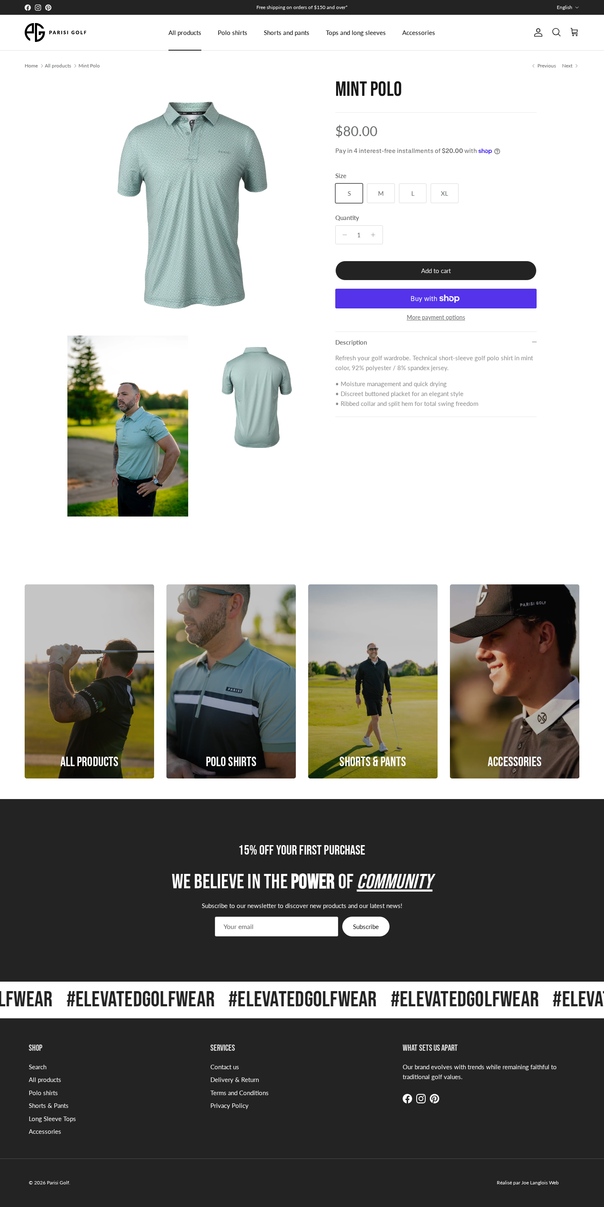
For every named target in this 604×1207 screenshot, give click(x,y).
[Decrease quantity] (343, 235)
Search (37, 1066)
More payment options (436, 317)
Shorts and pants (286, 32)
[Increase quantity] (375, 235)
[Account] (536, 32)
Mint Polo (89, 66)
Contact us (224, 1066)
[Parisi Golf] (55, 32)
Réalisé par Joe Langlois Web (528, 1182)
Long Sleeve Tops (52, 1118)
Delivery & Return (234, 1079)
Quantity (347, 217)
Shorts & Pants (49, 1105)
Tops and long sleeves (356, 32)
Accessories (418, 32)
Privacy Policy (229, 1105)
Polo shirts (232, 32)
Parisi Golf (58, 1182)
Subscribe (366, 926)
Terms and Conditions (239, 1092)
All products (184, 32)
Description (351, 342)
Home (31, 66)
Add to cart (436, 270)
